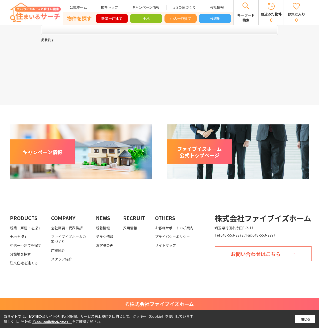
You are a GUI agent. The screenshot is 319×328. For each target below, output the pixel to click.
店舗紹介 (58, 250)
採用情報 (130, 227)
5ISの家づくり (184, 7)
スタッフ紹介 (61, 259)
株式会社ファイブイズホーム (263, 218)
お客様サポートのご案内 (174, 227)
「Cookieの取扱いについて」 (52, 322)
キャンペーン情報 (146, 7)
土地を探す (18, 236)
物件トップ (109, 7)
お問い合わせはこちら (256, 254)
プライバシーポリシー (172, 236)
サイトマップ (165, 245)
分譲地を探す (20, 254)
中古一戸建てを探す (25, 245)
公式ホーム (78, 7)
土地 (146, 18)
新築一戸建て (111, 18)
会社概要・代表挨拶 (66, 227)
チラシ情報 (104, 236)
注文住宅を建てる (24, 262)
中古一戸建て (180, 18)
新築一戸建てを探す (25, 227)
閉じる (305, 319)
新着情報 (103, 227)
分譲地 (215, 18)
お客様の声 (104, 245)
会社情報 (217, 7)
